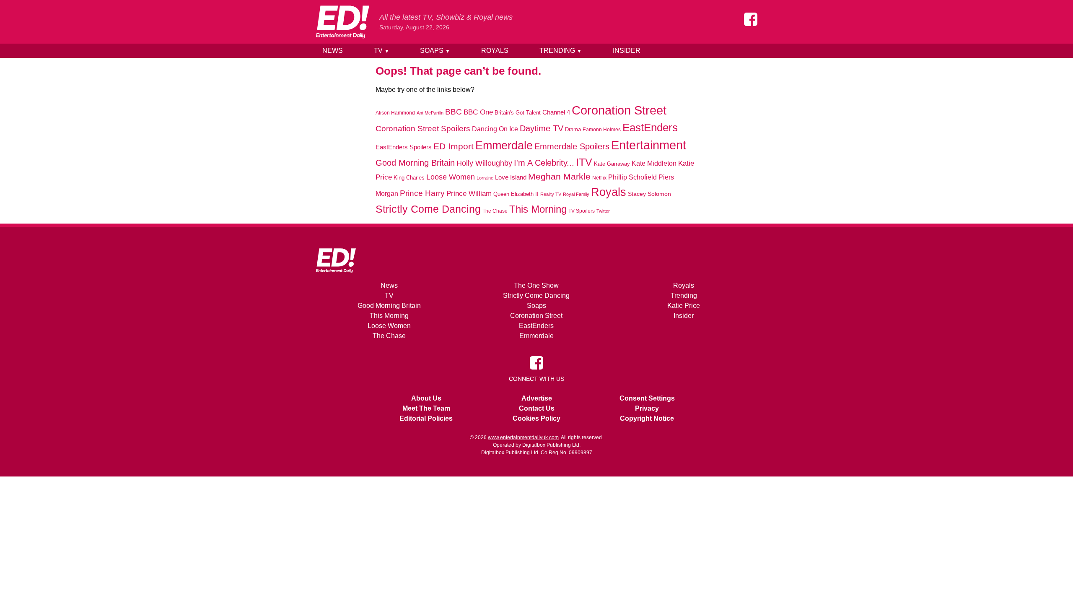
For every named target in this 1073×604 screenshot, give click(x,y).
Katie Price (683, 305)
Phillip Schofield (632, 177)
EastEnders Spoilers (404, 147)
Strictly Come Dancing (428, 209)
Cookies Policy (536, 418)
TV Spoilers (581, 211)
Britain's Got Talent (518, 113)
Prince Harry (422, 193)
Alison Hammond (395, 113)
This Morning (538, 209)
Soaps (435, 50)
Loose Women (450, 176)
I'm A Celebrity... (544, 162)
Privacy (647, 408)
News (332, 50)
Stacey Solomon (649, 194)
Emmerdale (504, 145)
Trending (560, 50)
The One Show (536, 285)
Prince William (469, 194)
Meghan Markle (559, 177)
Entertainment (648, 145)
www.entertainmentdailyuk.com (523, 437)
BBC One (478, 112)
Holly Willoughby (484, 163)
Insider (626, 50)
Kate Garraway (612, 164)
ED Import (453, 146)
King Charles (409, 177)
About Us (426, 398)
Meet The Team (426, 408)
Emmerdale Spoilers (571, 146)
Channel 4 (556, 112)
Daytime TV (541, 128)
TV (381, 50)
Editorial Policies (426, 418)
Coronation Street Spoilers (423, 128)
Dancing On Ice (495, 129)
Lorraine (485, 177)
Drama (573, 129)
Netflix (599, 177)
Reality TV (550, 194)
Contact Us (537, 408)
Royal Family (576, 194)
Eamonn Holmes (602, 129)
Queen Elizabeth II (516, 194)
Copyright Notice (647, 418)
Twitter (603, 210)
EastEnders (650, 127)
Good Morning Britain (415, 162)
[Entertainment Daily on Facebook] (750, 19)
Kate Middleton (654, 163)
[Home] (342, 22)
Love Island (510, 177)
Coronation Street (619, 110)
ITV (584, 162)
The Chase (495, 211)
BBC (453, 111)
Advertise (536, 398)
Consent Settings (647, 398)
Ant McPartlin (430, 112)
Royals (494, 50)
